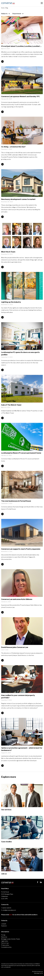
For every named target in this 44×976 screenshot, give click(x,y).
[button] (41, 3)
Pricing (3, 935)
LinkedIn (3, 924)
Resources (4, 937)
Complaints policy (6, 947)
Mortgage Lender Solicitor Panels (10, 939)
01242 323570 (6, 908)
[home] (8, 3)
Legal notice (4, 941)
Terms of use (4, 943)
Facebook (4, 926)
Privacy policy (5, 945)
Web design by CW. (38, 973)
